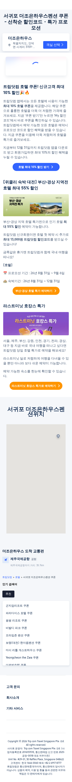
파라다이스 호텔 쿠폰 (19, 613)
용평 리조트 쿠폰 (16, 620)
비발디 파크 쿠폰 (16, 627)
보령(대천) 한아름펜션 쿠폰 (23, 642)
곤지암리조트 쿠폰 (17, 605)
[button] (55, 45)
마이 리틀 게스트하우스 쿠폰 (24, 650)
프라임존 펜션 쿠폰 (18, 635)
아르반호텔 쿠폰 (16, 665)
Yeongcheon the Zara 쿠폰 (22, 657)
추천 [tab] (8, 593)
